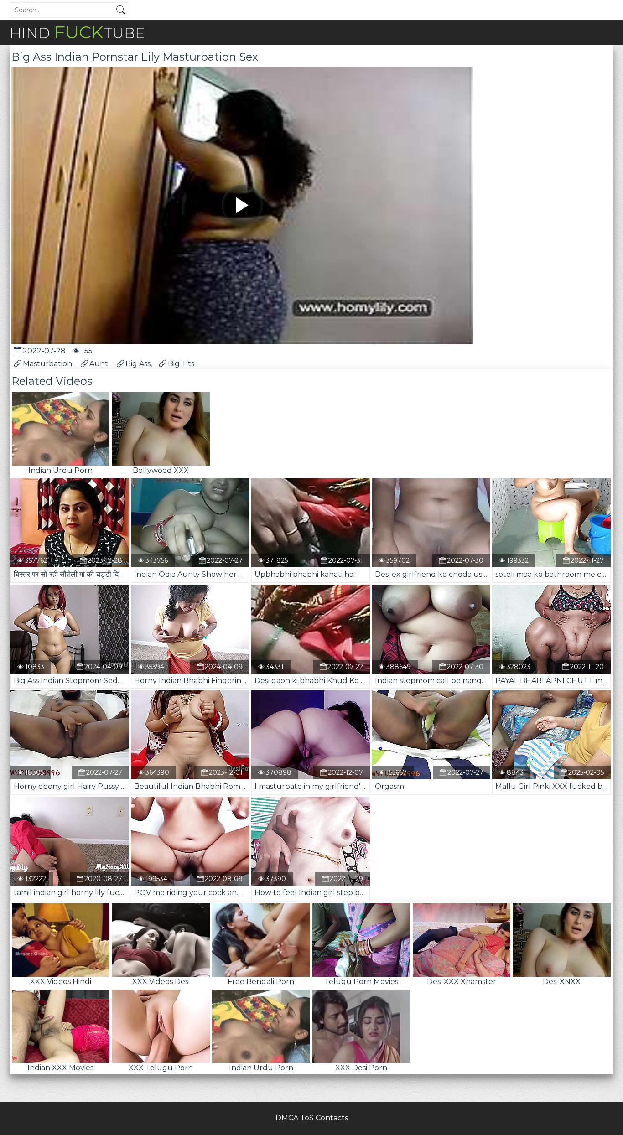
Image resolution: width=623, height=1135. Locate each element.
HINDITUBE (77, 32)
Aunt (98, 363)
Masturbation (47, 363)
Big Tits (181, 363)
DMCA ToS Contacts (311, 1118)
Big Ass (138, 363)
